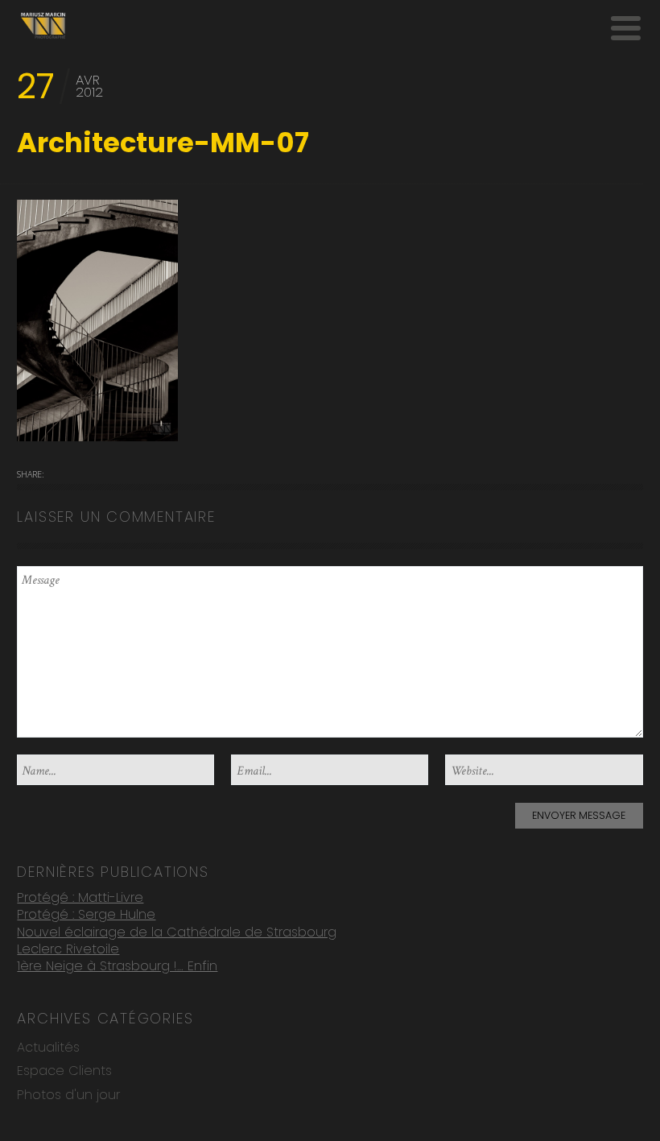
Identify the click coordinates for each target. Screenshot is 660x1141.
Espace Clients (64, 1070)
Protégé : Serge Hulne (86, 914)
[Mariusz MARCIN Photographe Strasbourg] (43, 25)
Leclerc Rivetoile (68, 948)
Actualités (48, 1047)
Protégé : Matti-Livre (80, 897)
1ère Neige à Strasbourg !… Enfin (117, 965)
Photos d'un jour (68, 1094)
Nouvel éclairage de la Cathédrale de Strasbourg (176, 932)
